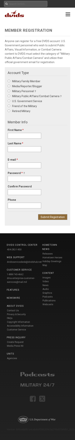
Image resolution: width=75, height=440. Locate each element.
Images (46, 277)
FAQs (9, 318)
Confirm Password (20, 186)
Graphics (47, 293)
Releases (47, 253)
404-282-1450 (14, 249)
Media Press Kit (15, 346)
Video (45, 281)
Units (10, 353)
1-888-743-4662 (15, 274)
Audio (45, 289)
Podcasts (47, 296)
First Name (16, 130)
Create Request (15, 342)
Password (15, 173)
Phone (12, 199)
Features (13, 290)
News (45, 285)
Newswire (13, 298)
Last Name (15, 143)
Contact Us (13, 310)
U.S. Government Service (27, 101)
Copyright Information (18, 322)
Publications (49, 300)
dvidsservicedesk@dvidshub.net (24, 262)
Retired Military (21, 111)
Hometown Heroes (52, 257)
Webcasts (47, 304)
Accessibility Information (20, 326)
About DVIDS (15, 306)
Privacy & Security (16, 314)
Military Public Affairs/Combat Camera (35, 96)
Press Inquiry (16, 337)
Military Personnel (23, 91)
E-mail (13, 159)
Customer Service (16, 329)
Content (48, 273)
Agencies (12, 358)
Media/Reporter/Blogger (27, 86)
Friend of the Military (24, 106)
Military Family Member (26, 81)
